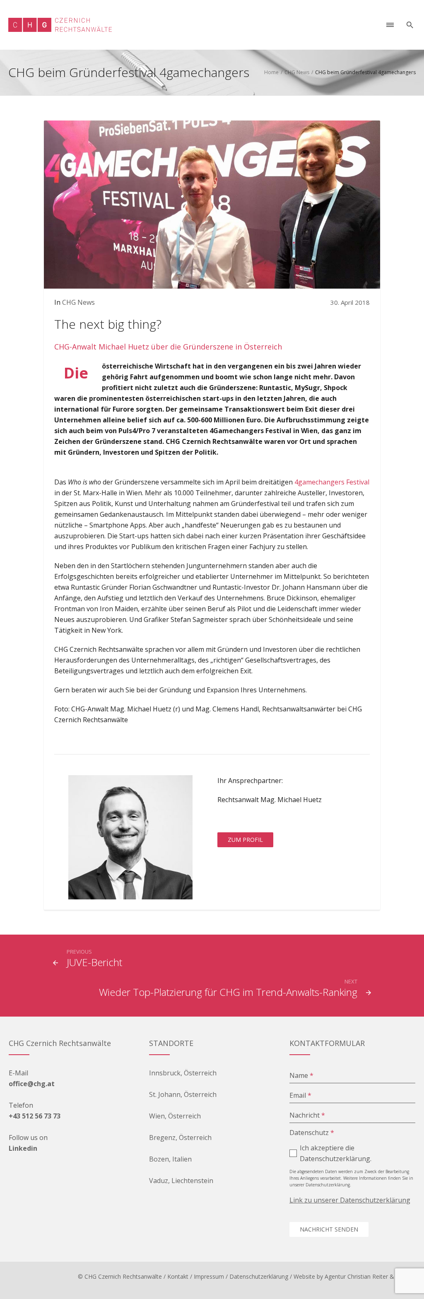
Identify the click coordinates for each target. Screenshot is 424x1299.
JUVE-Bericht (94, 962)
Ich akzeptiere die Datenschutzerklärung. (335, 1153)
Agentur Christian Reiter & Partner (370, 1276)
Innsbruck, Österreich (183, 1072)
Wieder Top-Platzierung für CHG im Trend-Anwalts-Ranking (228, 992)
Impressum (209, 1276)
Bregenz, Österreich (180, 1137)
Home (271, 72)
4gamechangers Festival (331, 482)
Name (301, 1075)
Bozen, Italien (170, 1159)
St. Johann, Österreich (183, 1094)
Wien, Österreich (175, 1116)
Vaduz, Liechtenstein (181, 1180)
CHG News (296, 72)
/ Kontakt (176, 1276)
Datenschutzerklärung (258, 1276)
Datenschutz (311, 1132)
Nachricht (307, 1115)
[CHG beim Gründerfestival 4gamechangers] (212, 203)
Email (300, 1095)
